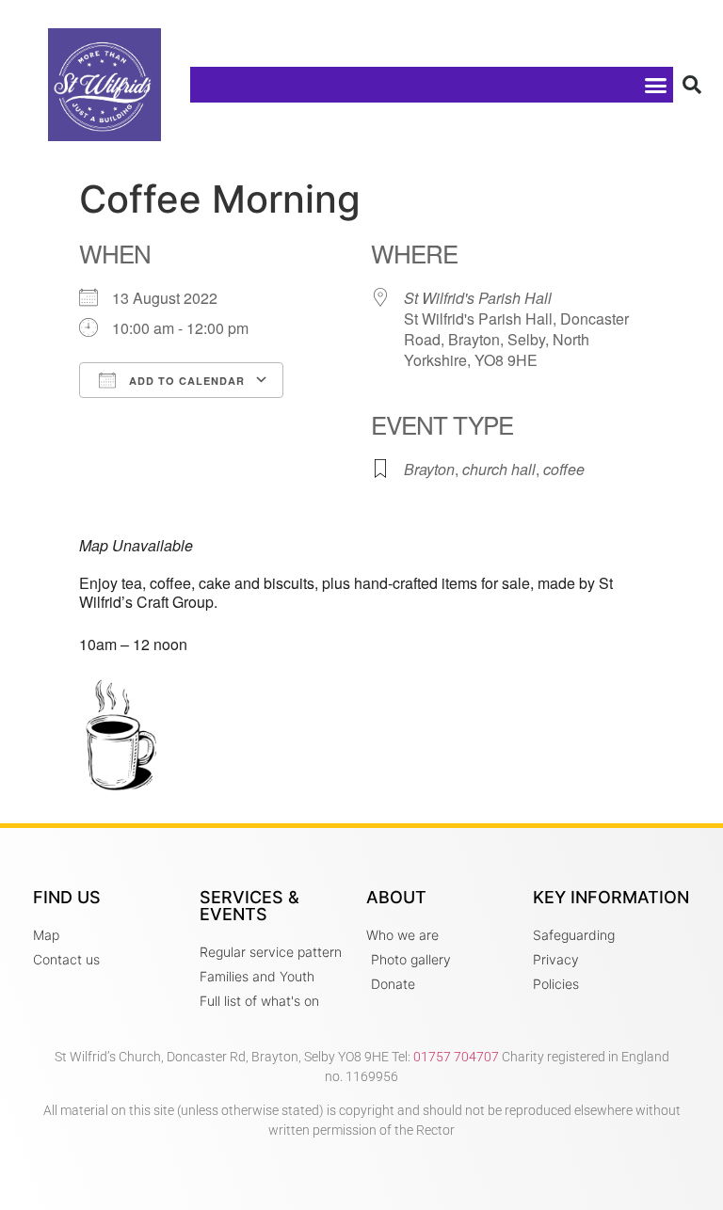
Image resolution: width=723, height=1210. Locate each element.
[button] (655, 85)
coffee (564, 469)
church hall (499, 469)
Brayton (429, 469)
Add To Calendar (185, 381)
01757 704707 (456, 1056)
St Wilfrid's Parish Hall (478, 298)
